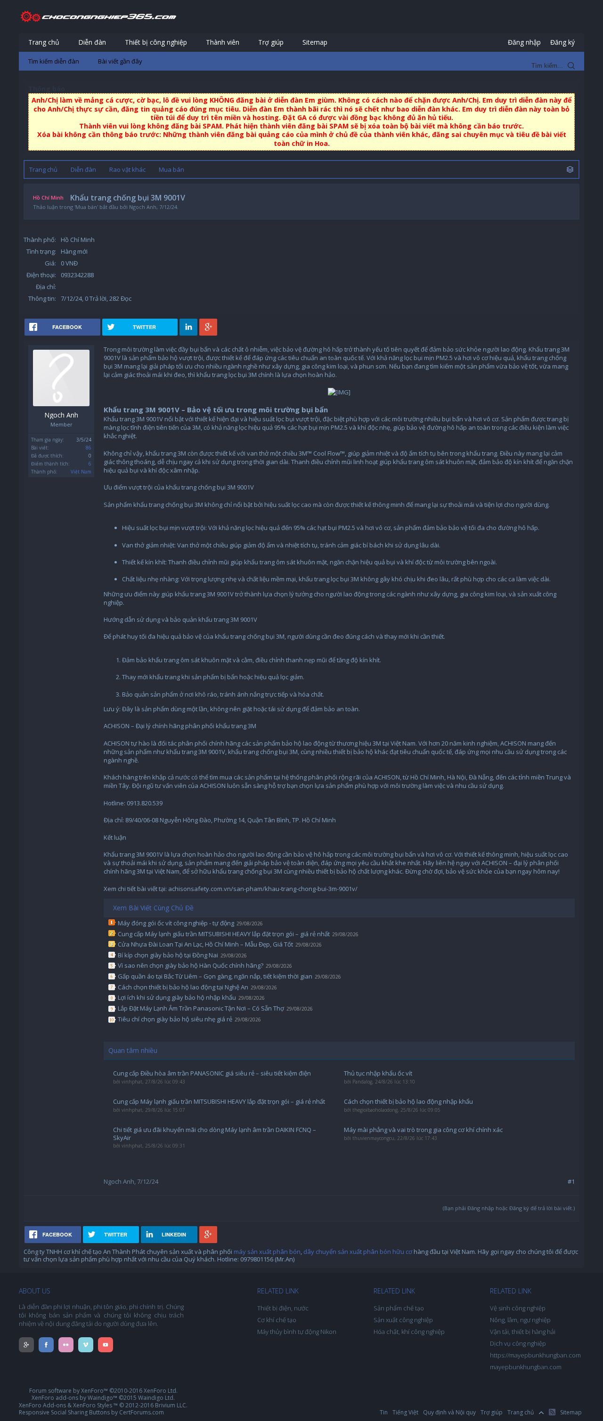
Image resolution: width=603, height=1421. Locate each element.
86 (88, 447)
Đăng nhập (524, 42)
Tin (384, 1412)
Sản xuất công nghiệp (403, 1320)
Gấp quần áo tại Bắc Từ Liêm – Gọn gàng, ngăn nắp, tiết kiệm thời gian (215, 976)
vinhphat (132, 1081)
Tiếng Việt (405, 1412)
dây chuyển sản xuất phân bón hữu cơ (357, 1251)
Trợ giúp (271, 42)
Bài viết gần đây (120, 61)
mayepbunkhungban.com (526, 1367)
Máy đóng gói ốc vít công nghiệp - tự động (176, 923)
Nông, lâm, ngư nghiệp (520, 1320)
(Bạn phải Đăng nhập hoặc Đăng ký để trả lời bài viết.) (509, 1208)
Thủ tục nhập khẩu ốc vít (378, 1073)
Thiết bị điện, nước (283, 1308)
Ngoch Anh (61, 415)
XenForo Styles (92, 1405)
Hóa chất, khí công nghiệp (409, 1331)
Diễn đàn (92, 42)
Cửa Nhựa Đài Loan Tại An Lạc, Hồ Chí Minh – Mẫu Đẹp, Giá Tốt (205, 944)
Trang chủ (43, 42)
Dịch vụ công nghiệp (518, 1343)
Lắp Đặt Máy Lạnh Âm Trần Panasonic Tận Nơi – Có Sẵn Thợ (201, 1008)
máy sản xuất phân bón (267, 1251)
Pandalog (362, 1081)
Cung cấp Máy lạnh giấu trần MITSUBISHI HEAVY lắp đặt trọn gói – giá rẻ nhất (224, 934)
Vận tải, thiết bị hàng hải (522, 1331)
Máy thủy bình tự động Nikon (296, 1331)
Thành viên (222, 42)
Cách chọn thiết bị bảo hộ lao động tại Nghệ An (183, 987)
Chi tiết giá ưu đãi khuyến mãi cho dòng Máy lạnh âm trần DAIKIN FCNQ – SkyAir (214, 1133)
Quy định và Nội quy (449, 1412)
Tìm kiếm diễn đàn (53, 61)
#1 (571, 1182)
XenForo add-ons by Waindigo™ (74, 1398)
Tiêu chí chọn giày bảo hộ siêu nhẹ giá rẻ (175, 1019)
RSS (552, 1412)
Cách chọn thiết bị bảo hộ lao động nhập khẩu (408, 1102)
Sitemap (314, 42)
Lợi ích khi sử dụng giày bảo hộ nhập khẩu (177, 997)
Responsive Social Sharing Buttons (64, 1412)
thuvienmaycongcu (373, 1138)
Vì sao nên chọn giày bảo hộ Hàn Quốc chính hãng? (190, 965)
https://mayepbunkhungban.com (535, 1355)
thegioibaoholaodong (375, 1110)
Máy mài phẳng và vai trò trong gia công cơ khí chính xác (423, 1130)
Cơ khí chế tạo (276, 1320)
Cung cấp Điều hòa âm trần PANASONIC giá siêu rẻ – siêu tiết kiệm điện (212, 1073)
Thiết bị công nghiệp (156, 42)
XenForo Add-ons (42, 1405)
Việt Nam (81, 471)
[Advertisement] (301, 141)
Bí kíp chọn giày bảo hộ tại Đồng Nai (168, 955)
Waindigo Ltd (155, 1398)
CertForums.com (141, 1412)
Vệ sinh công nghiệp (518, 1308)
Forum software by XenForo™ (103, 1391)
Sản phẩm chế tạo (399, 1308)
